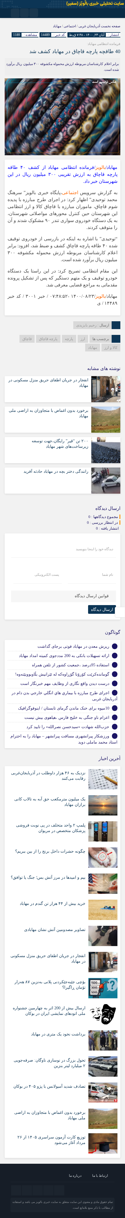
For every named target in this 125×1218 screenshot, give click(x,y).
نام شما (107, 574)
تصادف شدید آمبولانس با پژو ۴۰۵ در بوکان (49, 1086)
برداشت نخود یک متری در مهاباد (58, 1034)
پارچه (69, 339)
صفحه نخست (110, 26)
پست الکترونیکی (47, 574)
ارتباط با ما (100, 1176)
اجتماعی (70, 26)
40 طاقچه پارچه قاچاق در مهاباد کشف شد (74, 51)
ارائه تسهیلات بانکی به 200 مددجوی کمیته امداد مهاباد (64, 656)
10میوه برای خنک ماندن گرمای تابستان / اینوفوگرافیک (63, 708)
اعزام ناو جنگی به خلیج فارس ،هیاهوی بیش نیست (66, 717)
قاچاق (27, 339)
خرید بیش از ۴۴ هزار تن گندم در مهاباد (52, 903)
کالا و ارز (110, 347)
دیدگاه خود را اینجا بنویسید (94, 549)
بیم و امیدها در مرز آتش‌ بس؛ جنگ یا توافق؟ (48, 877)
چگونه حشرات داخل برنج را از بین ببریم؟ (50, 851)
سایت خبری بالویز (47, 1201)
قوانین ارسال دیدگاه (92, 596)
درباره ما (75, 1176)
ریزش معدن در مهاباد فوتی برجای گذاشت (73, 646)
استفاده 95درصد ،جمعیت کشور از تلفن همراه (70, 665)
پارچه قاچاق (48, 339)
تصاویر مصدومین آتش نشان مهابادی (54, 930)
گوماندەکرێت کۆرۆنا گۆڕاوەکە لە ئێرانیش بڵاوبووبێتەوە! (62, 674)
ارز (83, 339)
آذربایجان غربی (89, 26)
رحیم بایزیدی (86, 325)
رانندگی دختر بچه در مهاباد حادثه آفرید (56, 471)
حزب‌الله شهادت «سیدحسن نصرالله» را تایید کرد (67, 727)
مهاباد (57, 26)
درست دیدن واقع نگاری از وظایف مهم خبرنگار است (64, 683)
